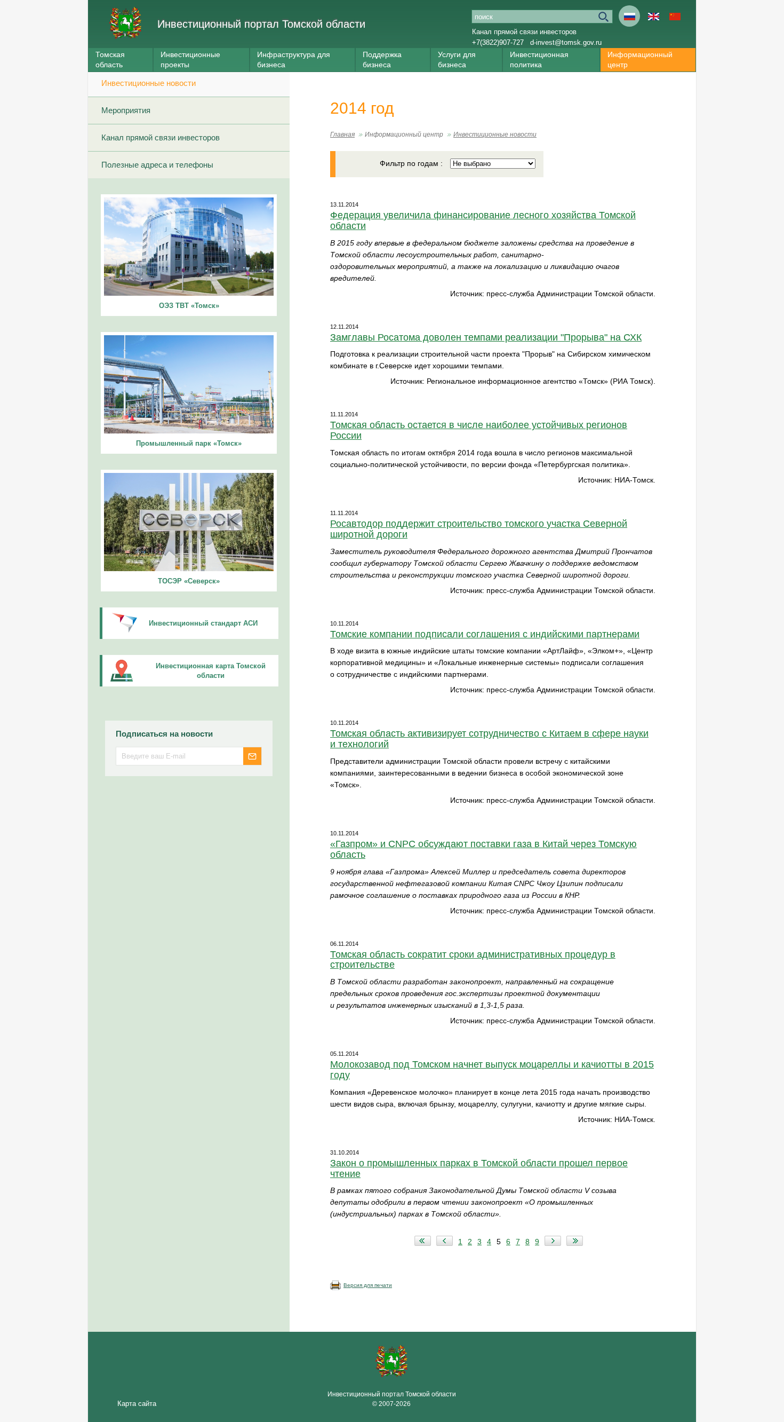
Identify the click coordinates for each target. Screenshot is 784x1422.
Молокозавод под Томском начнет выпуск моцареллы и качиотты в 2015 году (492, 1069)
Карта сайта (136, 1404)
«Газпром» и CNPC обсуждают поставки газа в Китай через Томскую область (483, 849)
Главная (342, 134)
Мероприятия (125, 110)
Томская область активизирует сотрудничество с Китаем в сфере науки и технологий (489, 738)
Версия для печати (367, 1285)
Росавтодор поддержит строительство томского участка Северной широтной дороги (478, 529)
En (653, 16)
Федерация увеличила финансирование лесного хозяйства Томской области (483, 220)
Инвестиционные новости (148, 83)
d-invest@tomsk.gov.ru (566, 42)
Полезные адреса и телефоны (157, 164)
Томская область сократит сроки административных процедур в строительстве (472, 959)
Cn (674, 16)
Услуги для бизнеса (457, 59)
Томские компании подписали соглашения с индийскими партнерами (484, 634)
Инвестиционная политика (539, 59)
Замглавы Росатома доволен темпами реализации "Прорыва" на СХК (486, 337)
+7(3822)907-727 (498, 42)
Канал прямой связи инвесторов (524, 32)
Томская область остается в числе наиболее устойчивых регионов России (478, 430)
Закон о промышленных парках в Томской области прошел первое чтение (479, 1168)
